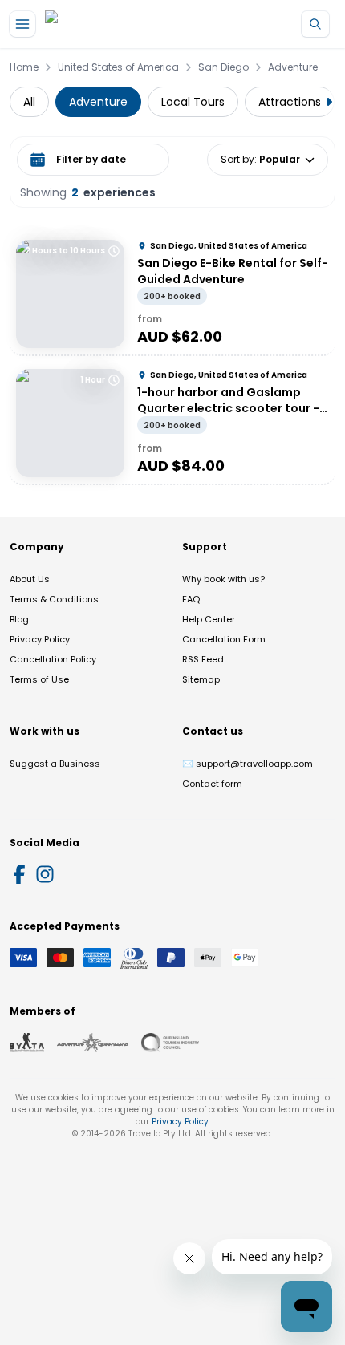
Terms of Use (39, 679)
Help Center (208, 619)
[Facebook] (19, 874)
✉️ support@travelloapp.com (247, 763)
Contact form (212, 783)
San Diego (223, 67)
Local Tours (193, 102)
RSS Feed (203, 659)
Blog (19, 619)
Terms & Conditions (54, 599)
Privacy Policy (40, 639)
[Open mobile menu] (22, 24)
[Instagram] (45, 874)
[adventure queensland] (92, 1042)
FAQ (191, 599)
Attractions (289, 102)
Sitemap (201, 679)
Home (24, 67)
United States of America (118, 67)
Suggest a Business (55, 763)
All (29, 102)
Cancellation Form (224, 639)
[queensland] (170, 1042)
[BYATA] (27, 1042)
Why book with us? (223, 579)
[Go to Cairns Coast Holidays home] (119, 24)
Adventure (293, 67)
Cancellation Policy (53, 659)
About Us (30, 579)
